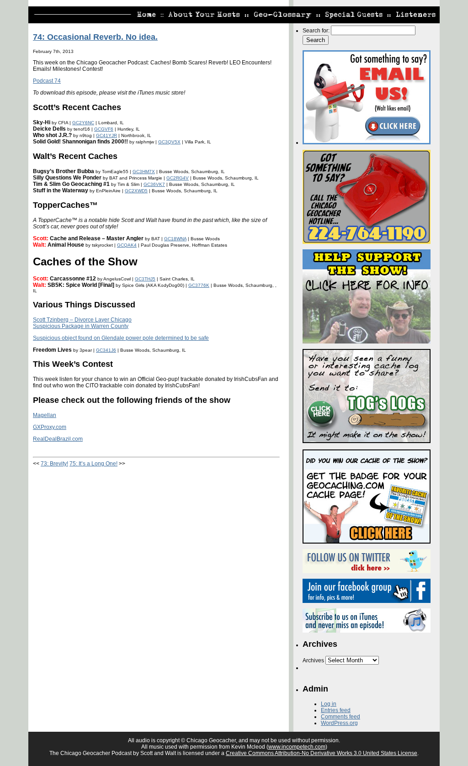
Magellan (44, 415)
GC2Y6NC (83, 122)
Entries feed (336, 710)
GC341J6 (106, 350)
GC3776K (198, 285)
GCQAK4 (127, 245)
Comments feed (340, 716)
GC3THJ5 (145, 278)
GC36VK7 (154, 184)
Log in (328, 704)
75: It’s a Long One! (93, 463)
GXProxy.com (49, 427)
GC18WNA (175, 238)
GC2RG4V (177, 177)
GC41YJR (106, 135)
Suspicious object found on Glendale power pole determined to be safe (121, 338)
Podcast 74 (47, 81)
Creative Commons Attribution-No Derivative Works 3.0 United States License (321, 753)
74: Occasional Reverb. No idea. (95, 37)
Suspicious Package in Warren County (80, 326)
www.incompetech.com (296, 747)
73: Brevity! (54, 463)
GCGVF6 (103, 129)
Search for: (316, 30)
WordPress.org (339, 723)
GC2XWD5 (136, 190)
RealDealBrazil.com (58, 439)
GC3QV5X (169, 141)
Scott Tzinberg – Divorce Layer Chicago (82, 320)
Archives (313, 660)
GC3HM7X (144, 171)
